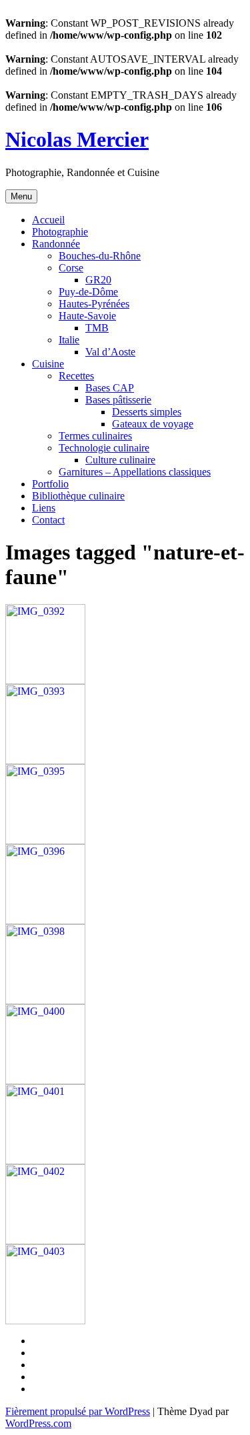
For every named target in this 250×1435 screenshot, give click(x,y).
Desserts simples (146, 411)
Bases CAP (109, 387)
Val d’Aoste (110, 351)
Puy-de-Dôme (88, 291)
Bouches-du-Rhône (100, 255)
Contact (48, 519)
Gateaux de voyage (152, 423)
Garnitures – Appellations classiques (135, 471)
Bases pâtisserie (118, 399)
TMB (97, 327)
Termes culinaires (95, 435)
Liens (43, 507)
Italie (69, 339)
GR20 (98, 279)
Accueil (48, 219)
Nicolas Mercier (77, 139)
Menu (21, 196)
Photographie (60, 231)
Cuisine (48, 363)
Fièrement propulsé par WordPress (77, 1411)
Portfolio (50, 483)
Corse (71, 267)
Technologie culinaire (104, 447)
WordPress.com (38, 1423)
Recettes (76, 375)
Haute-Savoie (87, 315)
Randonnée (56, 243)
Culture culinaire (120, 459)
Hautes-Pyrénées (94, 303)
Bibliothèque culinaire (78, 495)
